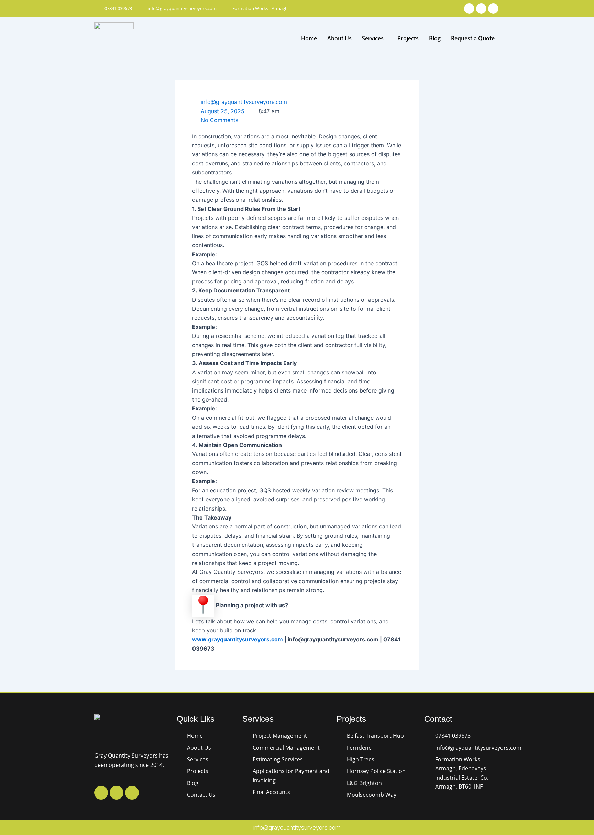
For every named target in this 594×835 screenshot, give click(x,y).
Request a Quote (473, 38)
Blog (435, 38)
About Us (339, 38)
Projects (408, 38)
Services (373, 38)
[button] (374, 38)
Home (309, 38)
